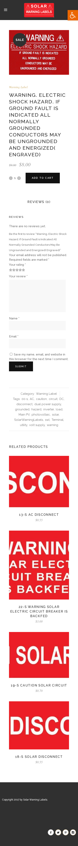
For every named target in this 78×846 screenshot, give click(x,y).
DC (61, 399)
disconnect (24, 404)
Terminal (57, 420)
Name (14, 318)
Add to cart (43, 178)
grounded (22, 409)
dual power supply (47, 404)
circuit (53, 399)
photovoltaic (41, 414)
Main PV (24, 414)
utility (23, 425)
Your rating (17, 265)
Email (13, 336)
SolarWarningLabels (28, 420)
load (59, 409)
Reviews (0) (39, 202)
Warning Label (18, 87)
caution (41, 399)
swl (47, 420)
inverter (48, 409)
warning (52, 425)
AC (32, 399)
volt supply (37, 425)
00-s (25, 399)
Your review (18, 276)
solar (55, 414)
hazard (36, 409)
